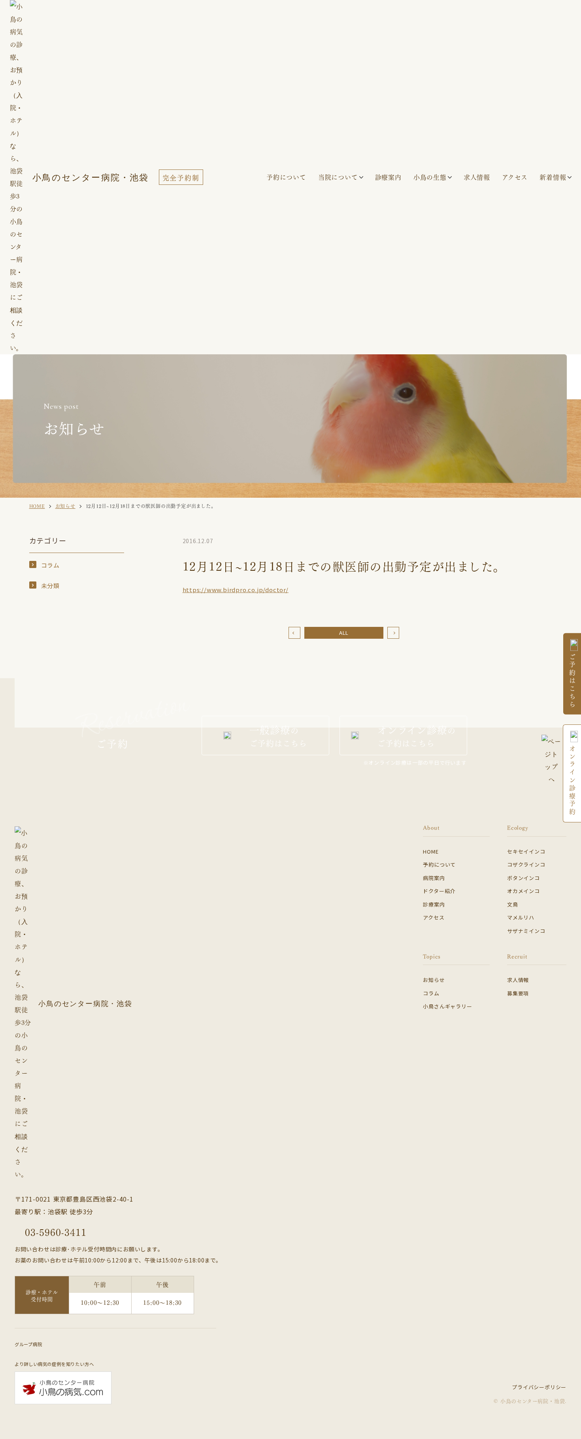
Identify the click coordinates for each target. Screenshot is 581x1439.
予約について (439, 864)
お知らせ (434, 980)
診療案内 (388, 177)
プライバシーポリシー (539, 1387)
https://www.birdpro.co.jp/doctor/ (236, 589)
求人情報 (518, 980)
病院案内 (434, 878)
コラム (50, 565)
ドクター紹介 (439, 891)
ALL (344, 632)
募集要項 (518, 993)
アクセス (433, 917)
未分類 (50, 585)
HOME (430, 851)
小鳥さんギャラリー (447, 1006)
